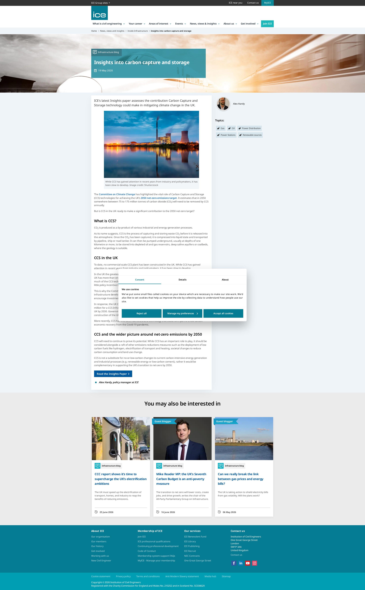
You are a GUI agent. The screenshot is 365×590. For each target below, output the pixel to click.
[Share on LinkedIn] (4, 289)
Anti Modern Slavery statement (182, 576)
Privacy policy (123, 576)
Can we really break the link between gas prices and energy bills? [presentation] (240, 478)
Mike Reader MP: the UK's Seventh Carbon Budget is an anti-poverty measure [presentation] (181, 478)
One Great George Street (197, 560)
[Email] (4, 304)
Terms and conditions (148, 576)
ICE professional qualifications (154, 541)
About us (229, 23)
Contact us (253, 2)
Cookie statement (100, 576)
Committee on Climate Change (117, 194)
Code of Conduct (147, 551)
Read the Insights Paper (112, 373)
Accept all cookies (223, 313)
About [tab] (225, 279)
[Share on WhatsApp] (4, 297)
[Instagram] (254, 563)
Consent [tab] (139, 279)
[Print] (4, 311)
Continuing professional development (158, 546)
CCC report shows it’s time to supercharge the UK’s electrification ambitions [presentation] (121, 478)
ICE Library (190, 541)
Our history (97, 546)
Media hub (210, 576)
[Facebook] (233, 563)
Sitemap (226, 576)
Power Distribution (251, 128)
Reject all (142, 313)
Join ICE (267, 23)
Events (179, 23)
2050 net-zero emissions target (159, 198)
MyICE (267, 2)
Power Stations (228, 134)
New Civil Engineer (101, 560)
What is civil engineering (107, 23)
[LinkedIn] (240, 563)
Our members (98, 541)
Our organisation (100, 536)
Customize (182, 313)
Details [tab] (182, 279)
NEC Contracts (192, 555)
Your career (135, 23)
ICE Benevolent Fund (195, 536)
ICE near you (235, 2)
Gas (222, 128)
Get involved (248, 23)
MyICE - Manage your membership (156, 560)
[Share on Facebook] (4, 282)
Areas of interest (158, 23)
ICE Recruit (190, 551)
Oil (233, 128)
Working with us (100, 555)
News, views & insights (203, 23)
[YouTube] (247, 563)
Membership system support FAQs (156, 555)
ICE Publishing (192, 546)
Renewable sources (252, 134)
